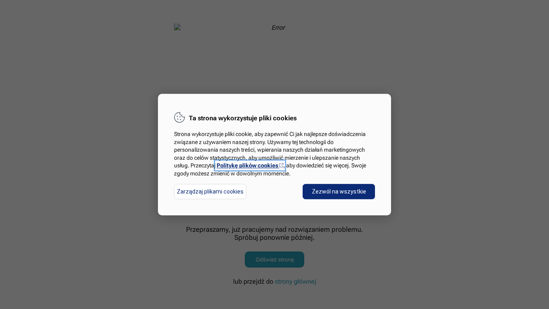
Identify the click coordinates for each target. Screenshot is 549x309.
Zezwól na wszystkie (339, 191)
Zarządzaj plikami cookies (210, 191)
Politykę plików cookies (250, 166)
